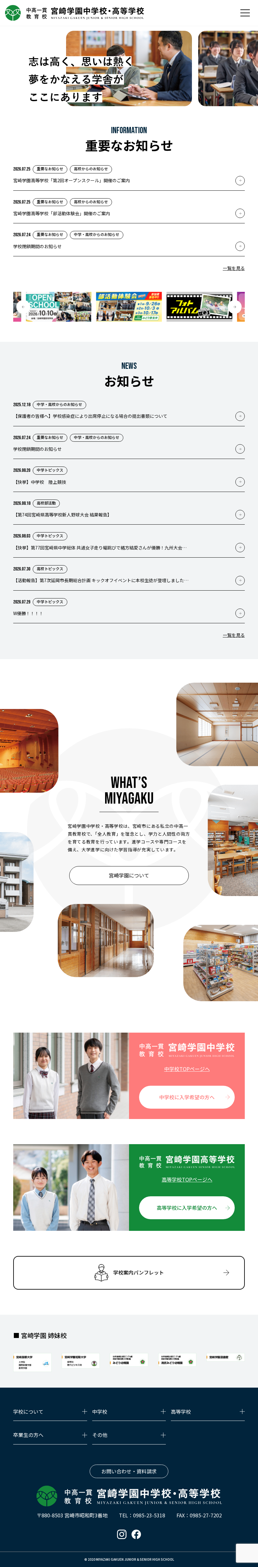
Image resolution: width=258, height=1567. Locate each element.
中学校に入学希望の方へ (187, 1097)
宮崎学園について (129, 875)
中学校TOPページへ (187, 1069)
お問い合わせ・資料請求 (129, 1471)
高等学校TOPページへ (187, 1179)
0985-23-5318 (149, 1515)
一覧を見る (234, 268)
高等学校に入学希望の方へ (187, 1207)
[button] (23, 307)
